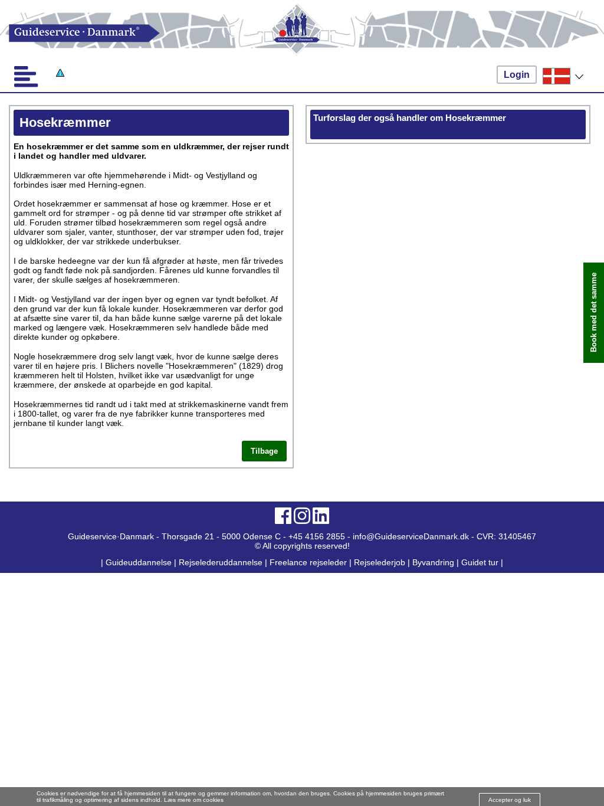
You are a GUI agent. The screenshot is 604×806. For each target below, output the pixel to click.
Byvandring (433, 562)
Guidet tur (479, 562)
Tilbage (264, 451)
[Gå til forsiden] (302, 33)
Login (517, 75)
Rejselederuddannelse (222, 562)
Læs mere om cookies (194, 800)
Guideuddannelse (140, 562)
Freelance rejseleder (308, 562)
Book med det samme (593, 312)
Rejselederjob (379, 562)
